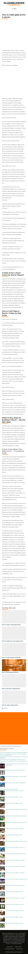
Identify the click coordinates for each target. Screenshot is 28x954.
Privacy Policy (19, 948)
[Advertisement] (14, 35)
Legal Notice (10, 946)
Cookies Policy (17, 946)
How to (6, 708)
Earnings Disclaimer (10, 948)
